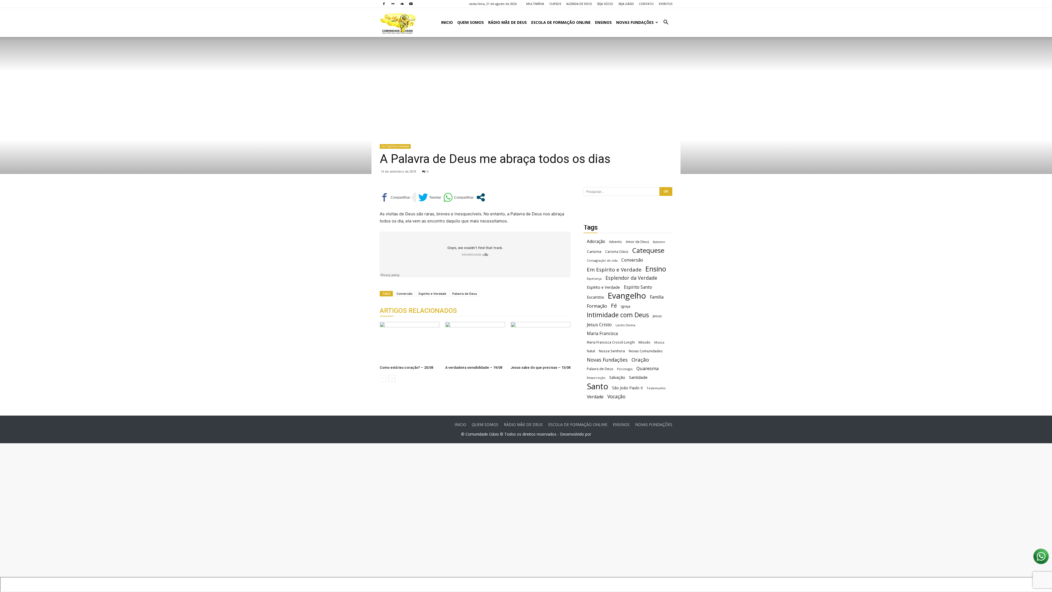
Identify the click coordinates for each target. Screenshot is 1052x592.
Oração (640, 359)
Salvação (617, 377)
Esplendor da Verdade (631, 278)
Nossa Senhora (612, 350)
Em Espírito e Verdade (395, 146)
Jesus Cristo (599, 324)
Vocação (616, 396)
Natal (591, 351)
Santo (597, 386)
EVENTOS (665, 4)
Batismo (659, 242)
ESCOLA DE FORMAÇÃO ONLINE (561, 22)
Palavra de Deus (464, 293)
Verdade (595, 397)
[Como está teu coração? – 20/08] (409, 342)
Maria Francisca (602, 333)
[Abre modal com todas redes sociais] (480, 197)
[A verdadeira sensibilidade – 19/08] (475, 342)
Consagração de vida (602, 260)
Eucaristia (595, 297)
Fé (614, 305)
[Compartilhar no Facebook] (395, 197)
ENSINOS (603, 22)
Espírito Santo (638, 287)
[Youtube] (411, 4)
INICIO (447, 22)
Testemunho (656, 388)
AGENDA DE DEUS (579, 4)
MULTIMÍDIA (535, 4)
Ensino (655, 269)
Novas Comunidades (646, 351)
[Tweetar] (429, 197)
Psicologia (625, 369)
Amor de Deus (637, 241)
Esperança (594, 279)
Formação (597, 306)
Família (657, 297)
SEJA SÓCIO (605, 4)
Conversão (404, 293)
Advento (615, 241)
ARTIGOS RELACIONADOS (418, 310)
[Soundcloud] (402, 4)
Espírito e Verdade (432, 293)
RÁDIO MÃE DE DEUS (507, 22)
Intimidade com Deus (618, 315)
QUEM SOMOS (470, 22)
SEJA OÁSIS (626, 4)
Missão (644, 342)
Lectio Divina (625, 325)
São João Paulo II (627, 387)
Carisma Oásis (616, 251)
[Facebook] (384, 4)
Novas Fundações (607, 360)
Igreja (625, 306)
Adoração (596, 241)
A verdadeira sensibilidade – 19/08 (473, 367)
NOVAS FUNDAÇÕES (635, 22)
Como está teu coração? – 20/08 (406, 367)
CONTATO (646, 4)
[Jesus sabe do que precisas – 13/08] (540, 342)
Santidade (638, 377)
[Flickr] (393, 4)
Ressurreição (596, 378)
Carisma (594, 251)
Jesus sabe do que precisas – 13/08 (540, 367)
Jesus (657, 315)
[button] (665, 22)
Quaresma (647, 368)
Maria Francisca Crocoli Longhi (611, 342)
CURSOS (555, 4)
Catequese (648, 250)
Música (659, 342)
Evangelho (627, 296)
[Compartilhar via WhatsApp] (458, 197)
